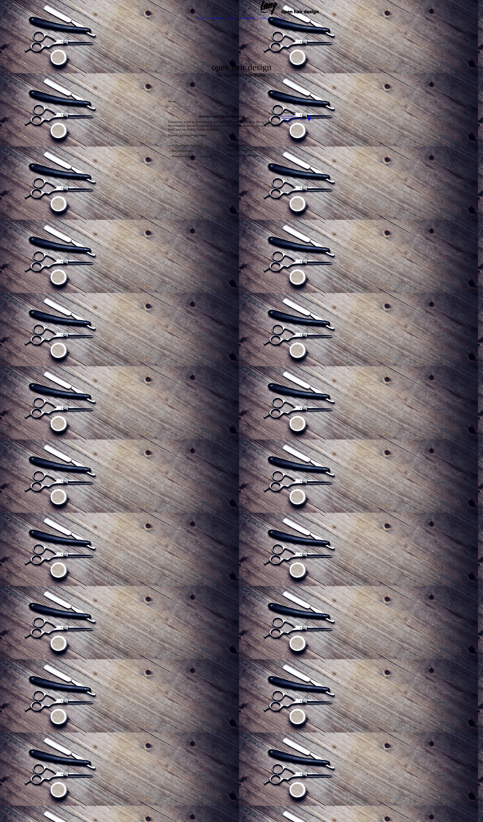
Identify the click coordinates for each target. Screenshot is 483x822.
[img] (241, 7)
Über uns (231, 18)
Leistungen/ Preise (247, 18)
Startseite (201, 18)
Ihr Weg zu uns (266, 18)
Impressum (281, 18)
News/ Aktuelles (216, 18)
